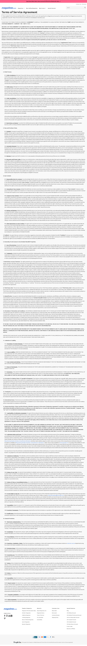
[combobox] (76, 7)
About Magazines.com (41, 610)
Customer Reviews (56, 615)
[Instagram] (7, 616)
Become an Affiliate (71, 628)
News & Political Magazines (27, 619)
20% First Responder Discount (73, 617)
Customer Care (78, 4)
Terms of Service (40, 615)
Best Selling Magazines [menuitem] (32, 8)
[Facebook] (5, 616)
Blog (68, 610)
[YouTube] (9, 616)
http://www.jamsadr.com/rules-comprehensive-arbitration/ (30, 442)
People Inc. (31, 642)
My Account (84, 4)
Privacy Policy (44, 642)
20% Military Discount (71, 612)
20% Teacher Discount (71, 619)
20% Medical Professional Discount (74, 615)
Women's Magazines (26, 612)
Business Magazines (26, 624)
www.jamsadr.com (64, 442)
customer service (71, 543)
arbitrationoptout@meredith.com (56, 495)
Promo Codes (69, 626)
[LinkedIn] (11, 616)
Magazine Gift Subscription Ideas (29, 610)
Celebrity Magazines (26, 615)
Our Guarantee (40, 617)
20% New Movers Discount (72, 624)
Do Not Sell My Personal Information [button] (54, 642)
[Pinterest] (5, 618)
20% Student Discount (71, 621)
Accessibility (39, 619)
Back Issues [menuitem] (42, 8)
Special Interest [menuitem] (52, 8)
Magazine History (40, 612)
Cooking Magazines (26, 617)
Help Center (54, 610)
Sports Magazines (26, 621)
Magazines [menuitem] (20, 8)
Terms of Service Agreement (67, 642)
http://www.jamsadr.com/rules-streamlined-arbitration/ (17, 441)
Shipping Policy (55, 617)
